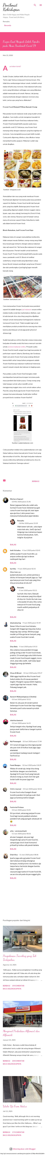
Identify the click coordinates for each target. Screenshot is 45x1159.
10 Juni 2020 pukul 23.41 (21, 810)
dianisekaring (15, 623)
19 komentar (18, 986)
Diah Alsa (14, 855)
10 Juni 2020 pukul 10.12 (21, 699)
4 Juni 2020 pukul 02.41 (31, 550)
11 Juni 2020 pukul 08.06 (28, 855)
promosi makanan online (17, 347)
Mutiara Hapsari (16, 499)
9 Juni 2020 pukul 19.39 (32, 623)
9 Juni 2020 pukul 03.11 (28, 590)
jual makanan (26, 309)
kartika (13, 569)
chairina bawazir (16, 720)
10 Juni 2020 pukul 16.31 (21, 723)
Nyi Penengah (15, 741)
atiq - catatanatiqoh (18, 831)
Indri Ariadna (15, 550)
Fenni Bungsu (15, 765)
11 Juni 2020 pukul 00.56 (21, 834)
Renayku (20, 521)
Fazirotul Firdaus (17, 807)
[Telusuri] (34, 4)
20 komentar (18, 1061)
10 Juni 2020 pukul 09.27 (32, 673)
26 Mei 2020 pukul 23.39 (28, 523)
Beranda (7, 25)
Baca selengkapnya (12, 989)
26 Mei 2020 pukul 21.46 (21, 502)
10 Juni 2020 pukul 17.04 (32, 741)
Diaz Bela (14, 646)
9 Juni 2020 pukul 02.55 (27, 569)
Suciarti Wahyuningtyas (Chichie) (23, 697)
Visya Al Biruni (15, 673)
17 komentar (18, 1132)
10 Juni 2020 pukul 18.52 (32, 789)
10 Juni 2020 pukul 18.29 (31, 765)
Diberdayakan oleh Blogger (24, 1149)
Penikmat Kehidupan (11, 7)
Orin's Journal (15, 789)
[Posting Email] (4, 481)
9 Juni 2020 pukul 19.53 (28, 646)
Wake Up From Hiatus (15, 1106)
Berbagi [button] (35, 481)
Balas (13, 544)
